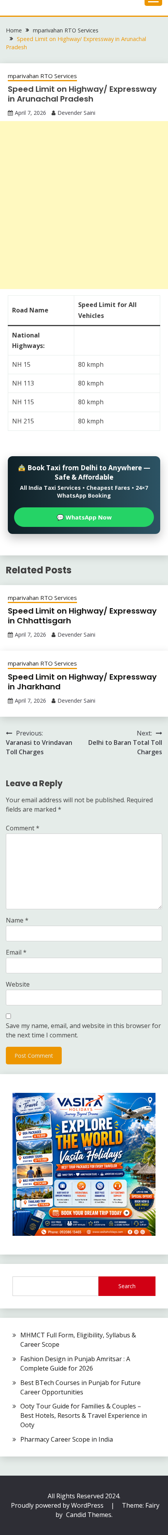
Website (18, 984)
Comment (22, 828)
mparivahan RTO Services (42, 76)
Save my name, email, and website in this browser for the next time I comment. (83, 1030)
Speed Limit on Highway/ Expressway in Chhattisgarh (82, 615)
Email (16, 952)
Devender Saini (76, 112)
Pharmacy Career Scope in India (66, 1439)
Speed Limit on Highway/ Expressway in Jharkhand (82, 681)
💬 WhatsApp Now (84, 517)
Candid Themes (88, 1514)
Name (17, 920)
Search (127, 1286)
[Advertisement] (84, 205)
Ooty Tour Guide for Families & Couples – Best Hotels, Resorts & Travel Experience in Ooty (83, 1415)
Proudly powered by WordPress (58, 1505)
